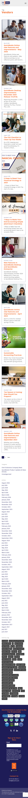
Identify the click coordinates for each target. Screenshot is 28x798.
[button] (25, 3)
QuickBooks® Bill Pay (7, 670)
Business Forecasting (18, 649)
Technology (14, 696)
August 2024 (6, 540)
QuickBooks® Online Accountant (10, 675)
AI (12, 643)
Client (19, 651)
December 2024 (7, 531)
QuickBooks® (22, 667)
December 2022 (7, 588)
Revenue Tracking (6, 691)
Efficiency (4, 656)
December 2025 (7, 502)
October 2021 (6, 622)
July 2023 (4, 572)
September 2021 (7, 624)
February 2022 (6, 612)
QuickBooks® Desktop (20, 670)
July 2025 (4, 514)
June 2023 (5, 574)
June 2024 (5, 545)
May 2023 (5, 576)
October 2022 (6, 593)
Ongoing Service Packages (8, 664)
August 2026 (6, 483)
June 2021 (5, 632)
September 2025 (7, 509)
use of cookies (11, 793)
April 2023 (5, 579)
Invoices (20, 659)
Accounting (5, 641)
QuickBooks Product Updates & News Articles (14, 471)
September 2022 (7, 596)
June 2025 (5, 516)
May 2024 (5, 548)
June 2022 (5, 603)
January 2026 (6, 500)
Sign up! (14, 766)
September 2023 (7, 567)
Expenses (10, 656)
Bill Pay (12, 646)
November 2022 (7, 591)
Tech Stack (21, 696)
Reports (20, 688)
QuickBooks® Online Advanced (9, 677)
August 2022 (6, 598)
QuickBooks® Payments (8, 680)
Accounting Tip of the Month (16, 641)
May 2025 (5, 519)
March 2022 (5, 610)
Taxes (22, 691)
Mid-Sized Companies (7, 662)
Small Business (16, 691)
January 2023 (6, 586)
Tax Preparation (14, 693)
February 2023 (6, 584)
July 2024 (4, 543)
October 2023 (6, 564)
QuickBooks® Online (7, 672)
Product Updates (21, 664)
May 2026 (5, 490)
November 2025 (7, 504)
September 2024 (7, 538)
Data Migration (20, 654)
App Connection (19, 643)
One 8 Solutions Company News (12, 467)
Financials (17, 656)
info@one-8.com (14, 781)
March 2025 (5, 524)
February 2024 (6, 555)
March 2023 (5, 581)
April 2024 (5, 550)
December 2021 (7, 617)
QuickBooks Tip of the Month (9, 667)
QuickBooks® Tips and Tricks (9, 688)
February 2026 (6, 497)
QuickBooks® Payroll (7, 683)
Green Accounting (6, 659)
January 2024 (6, 557)
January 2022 (6, 615)
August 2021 (6, 627)
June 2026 (5, 488)
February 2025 (6, 526)
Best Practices (5, 646)
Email (8, 742)
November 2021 (7, 620)
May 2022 (5, 605)
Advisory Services (6, 643)
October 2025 (6, 507)
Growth (14, 659)
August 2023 (6, 569)
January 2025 (6, 528)
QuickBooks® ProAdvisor (8, 685)
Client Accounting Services (8, 654)
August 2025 (6, 512)
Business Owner (6, 651)
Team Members (6, 696)
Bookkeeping (19, 646)
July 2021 (4, 629)
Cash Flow (14, 651)
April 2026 (5, 492)
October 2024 (6, 536)
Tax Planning (5, 693)
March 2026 (5, 495)
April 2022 (5, 608)
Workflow (4, 698)
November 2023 (7, 562)
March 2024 (5, 552)
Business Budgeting (7, 649)
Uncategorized (6, 474)
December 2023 (7, 560)
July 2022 (4, 600)
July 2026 (4, 485)
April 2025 (5, 521)
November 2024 (7, 533)
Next (9, 457)
